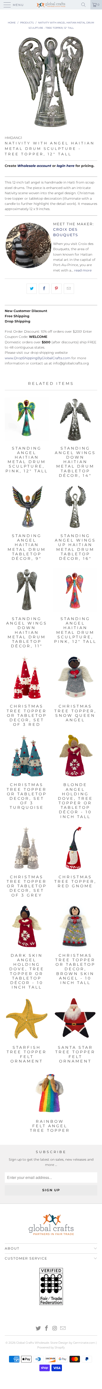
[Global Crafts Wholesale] (51, 4)
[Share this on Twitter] (32, 289)
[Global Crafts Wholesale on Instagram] (55, 1328)
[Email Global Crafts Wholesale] (63, 1328)
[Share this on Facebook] (44, 289)
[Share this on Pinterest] (56, 289)
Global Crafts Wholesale (32, 1342)
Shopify (60, 1347)
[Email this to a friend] (69, 289)
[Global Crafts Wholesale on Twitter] (38, 1328)
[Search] (85, 5)
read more (83, 270)
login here (65, 166)
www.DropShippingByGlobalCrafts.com (37, 358)
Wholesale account (34, 166)
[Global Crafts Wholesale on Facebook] (46, 1328)
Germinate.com (84, 1342)
